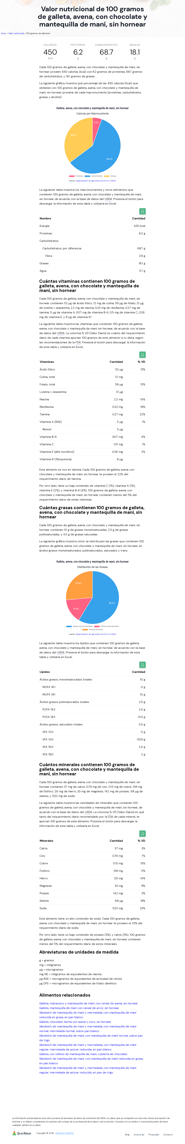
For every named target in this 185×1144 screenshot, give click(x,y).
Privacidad (154, 1134)
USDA (108, 199)
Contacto (168, 1134)
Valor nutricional (16, 33)
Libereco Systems (65, 1133)
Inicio (3, 33)
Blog (127, 1134)
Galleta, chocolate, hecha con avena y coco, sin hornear (75, 1022)
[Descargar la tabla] (142, 211)
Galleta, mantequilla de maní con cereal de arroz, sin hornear (79, 1008)
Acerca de (139, 1134)
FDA (78, 342)
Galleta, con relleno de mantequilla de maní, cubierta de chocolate (83, 1054)
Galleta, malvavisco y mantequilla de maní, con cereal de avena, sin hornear (88, 1003)
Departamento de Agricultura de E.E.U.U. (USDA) (96, 181)
